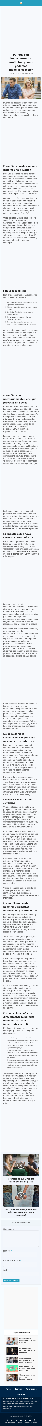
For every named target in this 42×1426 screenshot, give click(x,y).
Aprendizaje (31, 1389)
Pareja (8, 1389)
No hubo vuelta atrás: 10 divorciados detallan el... (27, 1350)
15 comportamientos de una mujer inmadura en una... (27, 1377)
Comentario (8, 1229)
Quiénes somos (10, 1423)
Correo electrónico (12, 1260)
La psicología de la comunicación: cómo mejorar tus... (27, 1368)
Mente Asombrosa (27, 73)
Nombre (7, 1251)
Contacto (19, 1423)
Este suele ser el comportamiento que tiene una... (27, 1340)
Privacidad (27, 1423)
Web (5, 1270)
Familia (18, 1389)
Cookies (34, 1423)
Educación (21, 1394)
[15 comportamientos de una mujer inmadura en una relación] (12, 1377)
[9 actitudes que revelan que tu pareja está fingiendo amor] (12, 1360)
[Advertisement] (21, 29)
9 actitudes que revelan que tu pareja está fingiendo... (27, 1360)
